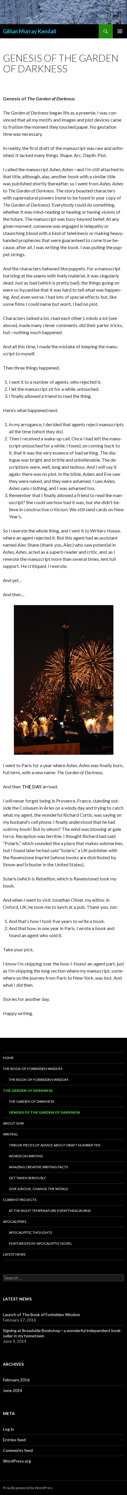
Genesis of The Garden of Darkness (44, 1112)
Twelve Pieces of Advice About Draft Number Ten (54, 1145)
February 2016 (16, 1379)
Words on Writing (26, 1156)
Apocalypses (14, 1221)
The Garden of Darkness (28, 1090)
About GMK (13, 1123)
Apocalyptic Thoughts (30, 1232)
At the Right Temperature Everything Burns (50, 1210)
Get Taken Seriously (27, 1178)
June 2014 (12, 1390)
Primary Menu (120, 31)
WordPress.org (17, 1460)
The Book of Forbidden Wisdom (32, 1068)
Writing (10, 1134)
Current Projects (19, 1199)
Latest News (14, 1254)
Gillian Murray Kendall (29, 31)
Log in (8, 1429)
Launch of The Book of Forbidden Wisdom (41, 1314)
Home (8, 1058)
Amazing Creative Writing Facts (38, 1167)
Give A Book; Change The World (38, 1189)
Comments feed (18, 1450)
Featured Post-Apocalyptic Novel (40, 1243)
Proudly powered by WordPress (28, 1488)
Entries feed (14, 1439)
